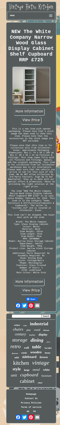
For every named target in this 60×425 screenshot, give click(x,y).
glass (48, 342)
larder (48, 348)
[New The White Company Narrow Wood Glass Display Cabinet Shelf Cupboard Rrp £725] (31, 86)
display (43, 334)
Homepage (31, 394)
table (36, 346)
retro (15, 346)
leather (32, 335)
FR (34, 411)
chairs (18, 329)
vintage (40, 363)
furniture (46, 375)
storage (19, 340)
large (26, 370)
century (20, 334)
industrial (39, 323)
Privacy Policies (31, 403)
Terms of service (31, 407)
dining (37, 340)
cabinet (27, 381)
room (25, 325)
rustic (24, 353)
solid (16, 357)
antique (17, 325)
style (17, 369)
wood (37, 329)
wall (26, 347)
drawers (15, 353)
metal (36, 369)
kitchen (21, 363)
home (47, 353)
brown (44, 357)
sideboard (29, 357)
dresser (46, 330)
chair (40, 382)
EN (28, 411)
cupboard (29, 374)
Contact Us (31, 398)
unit (14, 375)
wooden (36, 352)
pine (28, 330)
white (46, 369)
